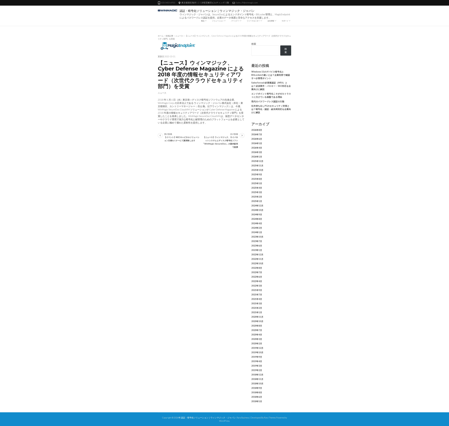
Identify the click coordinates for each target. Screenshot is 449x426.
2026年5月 (256, 143)
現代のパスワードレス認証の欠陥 (267, 101)
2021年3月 (256, 303)
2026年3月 (256, 152)
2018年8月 (256, 392)
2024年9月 (256, 214)
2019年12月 (257, 348)
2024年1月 (256, 232)
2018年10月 (257, 383)
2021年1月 (256, 312)
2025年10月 (257, 170)
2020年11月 (257, 316)
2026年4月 (256, 147)
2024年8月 (256, 219)
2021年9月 (256, 290)
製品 (202, 21)
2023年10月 (257, 236)
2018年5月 (256, 401)
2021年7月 (256, 294)
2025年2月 (256, 196)
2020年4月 (256, 334)
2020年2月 (256, 343)
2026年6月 (256, 139)
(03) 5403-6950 (168, 2)
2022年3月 (256, 285)
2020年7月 (256, 330)
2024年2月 (256, 228)
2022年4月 (256, 281)
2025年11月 (257, 165)
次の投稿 (220, 140)
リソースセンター (253, 21)
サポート (285, 21)
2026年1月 (256, 156)
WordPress (224, 421)
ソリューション (217, 21)
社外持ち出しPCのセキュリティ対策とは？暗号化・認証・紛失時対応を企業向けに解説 (271, 109)
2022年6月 (256, 276)
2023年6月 (256, 245)
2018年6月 (256, 397)
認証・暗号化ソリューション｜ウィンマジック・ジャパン (217, 11)
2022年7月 (256, 272)
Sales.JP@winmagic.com (247, 2)
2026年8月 (256, 130)
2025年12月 (257, 161)
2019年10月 (257, 352)
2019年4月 (256, 361)
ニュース (162, 93)
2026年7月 (256, 134)
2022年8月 (256, 268)
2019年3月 (256, 365)
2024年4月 (256, 223)
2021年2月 (256, 308)
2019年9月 (256, 357)
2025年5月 (256, 183)
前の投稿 (181, 137)
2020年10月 (257, 321)
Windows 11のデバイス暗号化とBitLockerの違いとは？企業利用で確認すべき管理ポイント (270, 74)
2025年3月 (256, 192)
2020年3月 (256, 339)
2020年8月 (256, 325)
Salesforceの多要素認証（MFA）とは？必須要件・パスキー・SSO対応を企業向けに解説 (271, 85)
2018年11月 (257, 379)
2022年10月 (257, 263)
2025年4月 (256, 187)
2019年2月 (256, 370)
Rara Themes (270, 417)
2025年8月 (256, 179)
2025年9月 (256, 174)
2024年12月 (257, 205)
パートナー (235, 21)
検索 (253, 43)
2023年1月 (256, 250)
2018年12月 (257, 374)
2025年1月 (256, 201)
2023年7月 (256, 241)
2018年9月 (256, 388)
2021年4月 (256, 299)
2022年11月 (257, 259)
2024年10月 (257, 210)
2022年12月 (257, 254)
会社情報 (271, 21)
